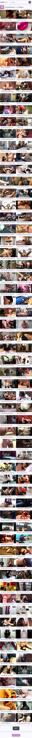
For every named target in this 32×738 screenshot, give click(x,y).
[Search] (30, 2)
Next (15, 728)
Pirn (4, 2)
